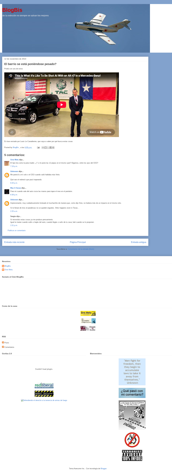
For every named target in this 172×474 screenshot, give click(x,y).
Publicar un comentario (17, 230)
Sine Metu (14, 160)
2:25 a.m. (14, 211)
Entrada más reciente (14, 242)
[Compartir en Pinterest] (53, 147)
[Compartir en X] (48, 147)
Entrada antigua (138, 242)
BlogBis (12, 10)
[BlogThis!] (45, 147)
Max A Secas (15, 188)
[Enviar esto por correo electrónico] (43, 147)
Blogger (103, 469)
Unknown (14, 171)
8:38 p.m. (14, 195)
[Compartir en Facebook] (50, 147)
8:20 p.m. (14, 183)
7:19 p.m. (14, 166)
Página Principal (78, 242)
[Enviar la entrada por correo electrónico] (38, 147)
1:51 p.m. (14, 225)
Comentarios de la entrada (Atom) (81, 249)
